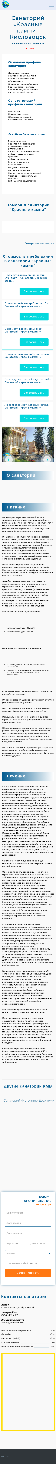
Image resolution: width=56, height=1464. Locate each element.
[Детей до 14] (37, 1239)
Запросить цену (34, 291)
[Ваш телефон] (14, 1209)
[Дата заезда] (13, 1219)
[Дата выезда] (14, 1229)
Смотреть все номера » (39, 243)
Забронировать (28, 1272)
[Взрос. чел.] (13, 1239)
